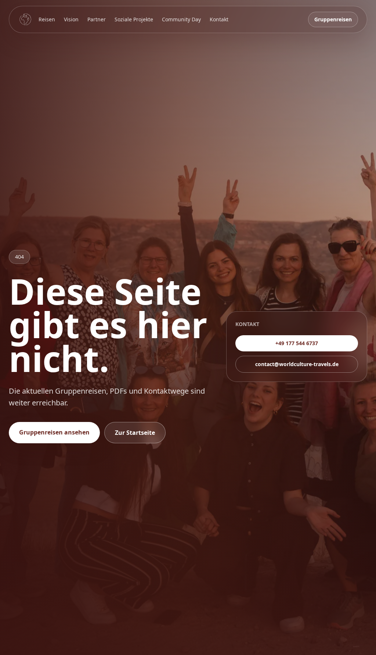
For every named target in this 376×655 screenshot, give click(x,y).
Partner (96, 19)
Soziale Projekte (134, 19)
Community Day (181, 19)
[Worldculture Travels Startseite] (25, 19)
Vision (71, 19)
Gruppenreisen (333, 19)
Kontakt (219, 19)
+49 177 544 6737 (296, 343)
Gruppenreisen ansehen (54, 432)
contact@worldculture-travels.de (297, 364)
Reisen (47, 19)
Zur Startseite (135, 433)
